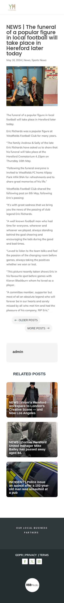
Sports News (39, 60)
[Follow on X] (32, 561)
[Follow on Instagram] (39, 561)
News (27, 60)
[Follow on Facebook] (25, 561)
